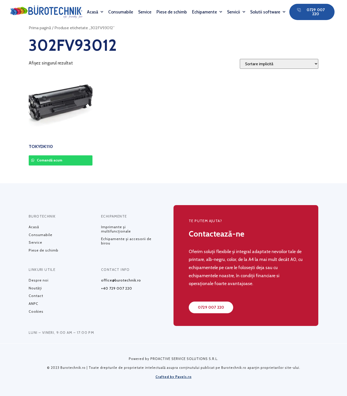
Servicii (233, 11)
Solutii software (265, 11)
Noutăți (35, 288)
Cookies (36, 311)
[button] (312, 12)
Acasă (92, 11)
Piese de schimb (171, 11)
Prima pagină (40, 27)
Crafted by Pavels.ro (173, 377)
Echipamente (204, 11)
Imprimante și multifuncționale (116, 229)
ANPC (33, 303)
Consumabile (120, 11)
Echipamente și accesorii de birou (126, 241)
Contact (36, 295)
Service (144, 11)
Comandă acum (49, 160)
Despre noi (39, 280)
